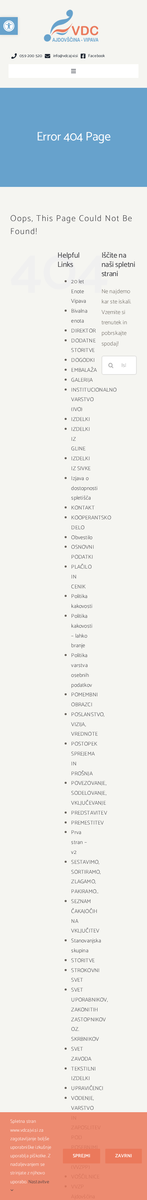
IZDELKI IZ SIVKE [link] (81, 463)
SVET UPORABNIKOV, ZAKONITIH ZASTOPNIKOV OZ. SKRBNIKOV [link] (89, 1014)
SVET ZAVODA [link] (81, 1054)
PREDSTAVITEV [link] (89, 813)
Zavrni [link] (123, 1156)
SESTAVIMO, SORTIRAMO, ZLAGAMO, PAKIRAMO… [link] (86, 877)
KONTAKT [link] (82, 508)
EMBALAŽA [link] (84, 370)
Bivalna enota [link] (79, 316)
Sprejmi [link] (81, 1156)
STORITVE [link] (83, 960)
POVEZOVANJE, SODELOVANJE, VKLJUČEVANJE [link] (88, 793)
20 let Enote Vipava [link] (78, 291)
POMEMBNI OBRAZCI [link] (84, 699)
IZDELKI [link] (80, 419)
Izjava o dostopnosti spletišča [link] (84, 488)
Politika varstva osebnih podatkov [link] (81, 670)
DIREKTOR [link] (83, 331)
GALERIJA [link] (82, 380)
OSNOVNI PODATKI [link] (82, 552)
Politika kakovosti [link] (81, 601)
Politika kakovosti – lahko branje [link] (81, 631)
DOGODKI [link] (82, 360)
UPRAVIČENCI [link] (87, 1088)
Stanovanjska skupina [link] (86, 945)
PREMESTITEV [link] (87, 823)
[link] (9, 26)
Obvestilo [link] (81, 537)
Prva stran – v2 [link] (78, 842)
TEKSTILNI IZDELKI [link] (83, 1073)
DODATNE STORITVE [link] (83, 345)
